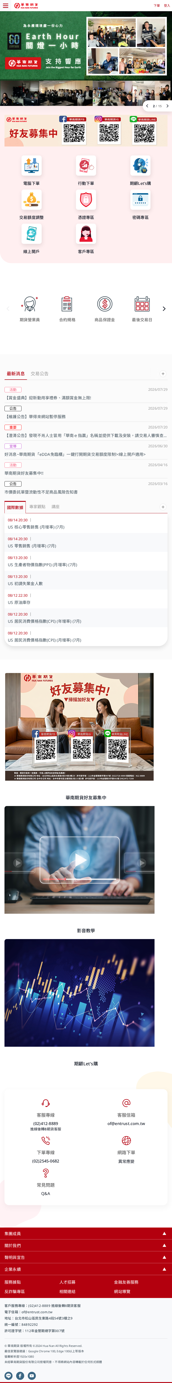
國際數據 (15, 507)
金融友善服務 (126, 1282)
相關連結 (67, 1291)
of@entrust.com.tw (126, 1123)
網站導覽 (122, 1291)
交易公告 (40, 374)
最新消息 (16, 374)
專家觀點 (37, 506)
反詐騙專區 (14, 1291)
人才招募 (67, 1282)
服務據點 (12, 1282)
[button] (164, 308)
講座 (56, 506)
